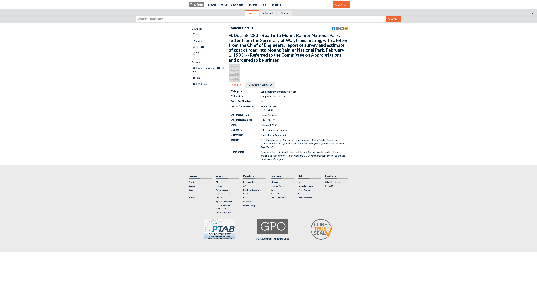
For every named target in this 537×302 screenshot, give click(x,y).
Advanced (268, 13)
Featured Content (278, 186)
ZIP (197, 53)
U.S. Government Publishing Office (272, 238)
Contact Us (330, 186)
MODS (198, 41)
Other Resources (305, 198)
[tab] (252, 13)
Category (192, 186)
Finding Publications (279, 198)
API (244, 186)
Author (192, 198)
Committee (193, 194)
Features (252, 4)
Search (251, 13)
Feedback (275, 4)
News (273, 190)
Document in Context (259, 84)
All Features (275, 182)
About (224, 4)
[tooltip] (271, 85)
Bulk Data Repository (252, 190)
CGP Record (201, 84)
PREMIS (199, 47)
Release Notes (276, 194)
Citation (284, 13)
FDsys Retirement (223, 212)
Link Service (248, 194)
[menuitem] (200, 182)
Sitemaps (247, 201)
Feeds (245, 198)
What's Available (304, 190)
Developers (237, 4)
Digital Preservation (224, 194)
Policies (219, 186)
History (219, 198)
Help (264, 4)
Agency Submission (224, 201)
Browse (212, 4)
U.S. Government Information (223, 207)
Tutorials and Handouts (307, 194)
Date (191, 190)
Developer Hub (249, 182)
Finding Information (306, 186)
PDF (197, 34)
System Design (249, 206)
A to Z (191, 182)
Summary (236, 84)
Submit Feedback (332, 182)
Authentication (222, 190)
